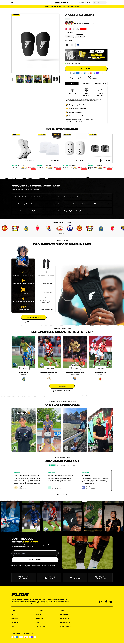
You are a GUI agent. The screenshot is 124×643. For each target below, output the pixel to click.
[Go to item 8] (55, 79)
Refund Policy (64, 618)
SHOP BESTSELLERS (33, 317)
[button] (24, 167)
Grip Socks (14, 618)
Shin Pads (14, 614)
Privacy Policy (64, 614)
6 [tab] (66, 494)
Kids (12, 626)
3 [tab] (61, 494)
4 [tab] (63, 494)
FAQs (37, 622)
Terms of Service (65, 626)
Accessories (15, 622)
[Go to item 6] (38, 79)
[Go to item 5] (29, 79)
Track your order (41, 626)
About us (38, 614)
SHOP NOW (62, 386)
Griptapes (40, 167)
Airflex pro (66, 167)
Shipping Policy (65, 622)
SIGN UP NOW (35, 560)
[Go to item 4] (20, 79)
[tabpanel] (24, 151)
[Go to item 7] (46, 79)
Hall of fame (39, 618)
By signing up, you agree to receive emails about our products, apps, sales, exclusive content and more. (35, 566)
